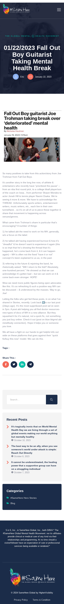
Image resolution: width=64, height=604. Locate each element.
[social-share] (5, 364)
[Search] (51, 399)
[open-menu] (58, 9)
